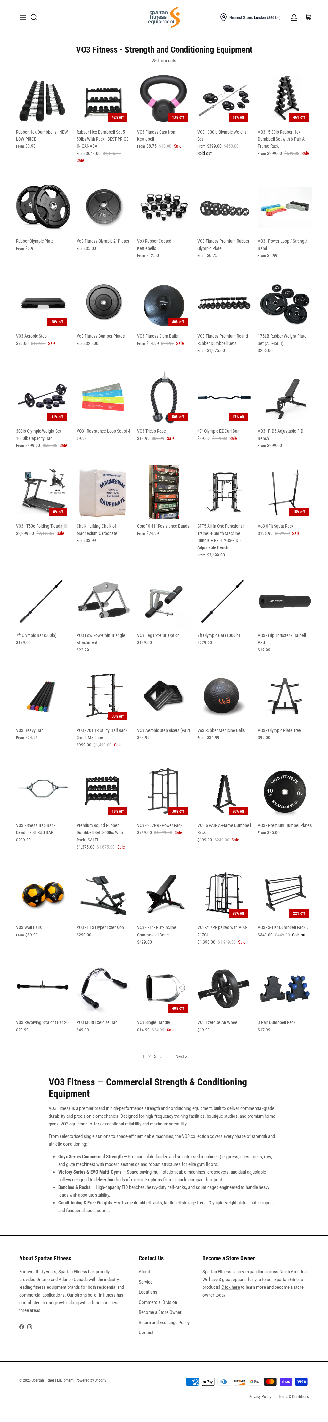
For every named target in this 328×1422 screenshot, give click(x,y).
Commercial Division (158, 1302)
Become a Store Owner (160, 1312)
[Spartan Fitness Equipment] (164, 17)
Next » (181, 1056)
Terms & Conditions (294, 1396)
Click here (230, 1287)
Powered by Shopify (91, 1380)
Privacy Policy (260, 1396)
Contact (146, 1332)
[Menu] (23, 17)
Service (145, 1282)
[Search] (34, 17)
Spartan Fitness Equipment (53, 1380)
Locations (148, 1292)
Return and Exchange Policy (164, 1322)
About (144, 1272)
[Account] (293, 17)
